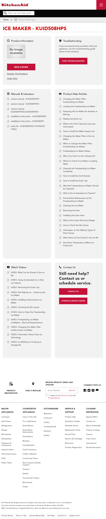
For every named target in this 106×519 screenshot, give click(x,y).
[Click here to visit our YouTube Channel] (97, 390)
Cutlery (47, 422)
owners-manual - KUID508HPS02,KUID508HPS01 (25, 110)
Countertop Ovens (30, 458)
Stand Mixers (28, 426)
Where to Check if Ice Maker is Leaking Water (80, 162)
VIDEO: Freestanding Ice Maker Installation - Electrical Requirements (27, 321)
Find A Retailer (33, 390)
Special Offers (91, 417)
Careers (89, 434)
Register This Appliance (17, 74)
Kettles (25, 473)
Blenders (26, 441)
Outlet (25, 487)
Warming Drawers (8, 454)
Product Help (70, 417)
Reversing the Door (71, 210)
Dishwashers (6, 439)
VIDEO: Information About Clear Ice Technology (26, 336)
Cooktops (5, 417)
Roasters (47, 431)
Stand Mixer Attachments (28, 431)
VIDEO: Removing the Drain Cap (25, 287)
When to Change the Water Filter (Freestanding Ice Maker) (77, 145)
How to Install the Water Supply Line (79, 131)
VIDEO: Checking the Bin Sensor (25, 307)
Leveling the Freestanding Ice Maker (79, 106)
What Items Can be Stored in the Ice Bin (80, 237)
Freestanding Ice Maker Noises (76, 151)
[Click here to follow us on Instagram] (93, 390)
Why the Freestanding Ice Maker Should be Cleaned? (80, 187)
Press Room (91, 439)
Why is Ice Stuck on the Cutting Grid (79, 156)
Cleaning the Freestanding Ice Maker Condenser (79, 170)
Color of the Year (30, 417)
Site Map (51, 515)
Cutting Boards (50, 426)
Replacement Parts (72, 430)
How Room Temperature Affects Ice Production (78, 244)
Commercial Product (31, 478)
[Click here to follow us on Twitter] (89, 390)
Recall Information (93, 447)
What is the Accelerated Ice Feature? (79, 193)
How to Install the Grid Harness (76, 176)
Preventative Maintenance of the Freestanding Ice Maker (77, 199)
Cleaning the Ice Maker (73, 205)
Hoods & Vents (7, 450)
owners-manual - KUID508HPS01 (25, 99)
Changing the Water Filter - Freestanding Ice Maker (75, 100)
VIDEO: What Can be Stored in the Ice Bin (28, 274)
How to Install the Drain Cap (75, 180)
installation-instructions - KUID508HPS (27, 121)
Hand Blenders (29, 445)
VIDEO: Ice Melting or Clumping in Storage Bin (26, 343)
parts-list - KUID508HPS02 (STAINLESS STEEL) (28, 127)
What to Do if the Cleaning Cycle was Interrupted (79, 125)
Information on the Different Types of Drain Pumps (79, 231)
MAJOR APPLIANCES (7, 410)
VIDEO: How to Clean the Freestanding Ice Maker (28, 313)
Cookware (48, 418)
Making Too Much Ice (72, 119)
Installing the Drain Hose (73, 215)
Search (5, 13)
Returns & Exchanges (73, 439)
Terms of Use (66, 395)
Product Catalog (93, 430)
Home (6, 19)
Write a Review (21, 67)
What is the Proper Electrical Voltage (79, 220)
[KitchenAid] (15, 5)
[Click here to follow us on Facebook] (85, 390)
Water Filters (6, 463)
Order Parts (12, 78)
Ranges (4, 430)
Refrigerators (6, 426)
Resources (69, 443)
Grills (3, 458)
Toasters (26, 469)
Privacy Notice (54, 398)
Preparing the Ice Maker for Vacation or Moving (80, 113)
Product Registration (11, 391)
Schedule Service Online (73, 301)
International (91, 443)
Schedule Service (71, 426)
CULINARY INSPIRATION (92, 410)
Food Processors (29, 450)
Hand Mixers (28, 436)
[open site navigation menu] (101, 5)
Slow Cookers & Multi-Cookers (32, 464)
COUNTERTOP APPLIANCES (29, 410)
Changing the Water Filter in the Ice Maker (78, 137)
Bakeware (48, 413)
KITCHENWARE (51, 408)
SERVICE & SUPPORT (70, 410)
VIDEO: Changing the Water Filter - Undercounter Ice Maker (26, 328)
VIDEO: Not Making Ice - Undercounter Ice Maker (28, 294)
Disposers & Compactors (6, 444)
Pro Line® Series (29, 421)
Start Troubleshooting (73, 61)
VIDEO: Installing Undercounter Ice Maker (26, 301)
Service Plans (70, 434)
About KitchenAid (93, 426)
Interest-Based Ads (37, 515)
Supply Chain (74, 515)
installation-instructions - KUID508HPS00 (28, 116)
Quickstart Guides (72, 421)
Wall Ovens (6, 421)
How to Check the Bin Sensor (76, 225)
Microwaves (6, 434)
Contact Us (73, 291)
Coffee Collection (30, 454)
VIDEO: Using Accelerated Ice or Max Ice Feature (27, 281)
